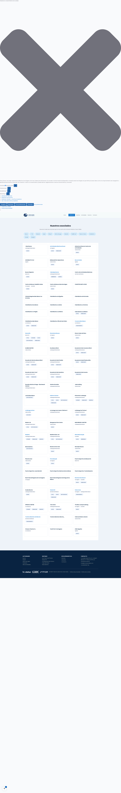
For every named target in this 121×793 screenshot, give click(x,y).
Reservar (72, 215)
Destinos (78, 215)
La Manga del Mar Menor (48, 561)
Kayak (44, 234)
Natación (66, 234)
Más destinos (45, 564)
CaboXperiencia (54, 272)
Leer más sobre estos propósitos (10, 201)
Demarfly (27, 333)
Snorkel (26, 237)
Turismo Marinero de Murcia (32, 517)
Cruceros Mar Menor (80, 321)
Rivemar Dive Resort (80, 478)
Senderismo (92, 234)
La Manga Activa (29, 410)
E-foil (32, 234)
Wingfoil (33, 237)
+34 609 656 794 (85, 565)
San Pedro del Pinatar (47, 558)
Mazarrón (44, 559)
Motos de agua (58, 234)
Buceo (26, 234)
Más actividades (27, 564)
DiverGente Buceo (55, 333)
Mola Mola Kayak (79, 434)
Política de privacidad (7, 208)
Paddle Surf (73, 234)
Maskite (27, 434)
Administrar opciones (7, 196)
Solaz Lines (78, 490)
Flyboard (38, 234)
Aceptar (3, 204)
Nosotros (90, 215)
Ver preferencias (20, 204)
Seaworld (52, 490)
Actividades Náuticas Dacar (57, 246)
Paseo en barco (82, 234)
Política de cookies (6, 206)
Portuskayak (53, 459)
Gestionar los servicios (7, 197)
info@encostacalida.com (87, 563)
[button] (60, 90)
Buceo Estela (78, 260)
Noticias (63, 558)
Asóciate (64, 560)
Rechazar (10, 204)
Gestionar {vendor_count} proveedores (12, 199)
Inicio (65, 215)
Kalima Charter (54, 395)
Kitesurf (50, 234)
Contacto (95, 215)
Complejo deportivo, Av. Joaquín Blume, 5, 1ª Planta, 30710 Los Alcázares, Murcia (89, 559)
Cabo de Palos (45, 563)
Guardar (30, 204)
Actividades (83, 215)
